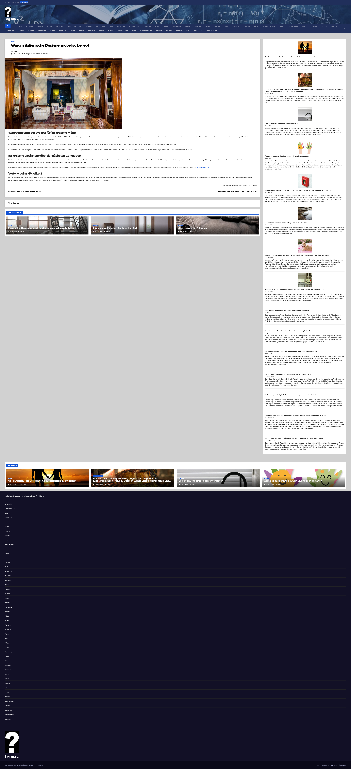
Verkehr (91, 31)
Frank (15, 51)
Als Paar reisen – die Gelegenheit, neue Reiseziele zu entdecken (291, 57)
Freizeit (334, 26)
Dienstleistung (74, 26)
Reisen (207, 26)
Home (318, 765)
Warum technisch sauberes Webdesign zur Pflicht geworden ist (291, 351)
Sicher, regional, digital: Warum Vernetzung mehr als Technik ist (291, 395)
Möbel (324, 26)
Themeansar (40, 765)
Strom (179, 31)
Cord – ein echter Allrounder (193, 228)
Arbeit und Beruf (252, 26)
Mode (49, 26)
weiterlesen (282, 68)
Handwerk (293, 26)
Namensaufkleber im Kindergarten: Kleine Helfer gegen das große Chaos (294, 289)
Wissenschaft (146, 31)
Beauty (305, 26)
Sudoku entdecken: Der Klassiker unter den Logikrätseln (288, 331)
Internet (10, 31)
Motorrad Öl (211, 31)
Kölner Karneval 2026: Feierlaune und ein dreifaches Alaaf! (289, 374)
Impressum (334, 765)
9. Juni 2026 (184, 484)
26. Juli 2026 (14, 484)
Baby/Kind (237, 26)
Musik (73, 31)
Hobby (31, 31)
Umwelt (21, 31)
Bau (187, 31)
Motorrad (197, 31)
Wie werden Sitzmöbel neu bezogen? (26, 191)
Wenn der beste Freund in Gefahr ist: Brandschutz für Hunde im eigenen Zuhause (298, 190)
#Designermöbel (29, 54)
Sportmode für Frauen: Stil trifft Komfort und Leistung (287, 310)
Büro (134, 31)
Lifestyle (121, 26)
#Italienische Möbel (43, 54)
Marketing (100, 26)
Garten (217, 26)
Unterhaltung (269, 26)
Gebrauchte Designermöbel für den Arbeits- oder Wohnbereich (42, 228)
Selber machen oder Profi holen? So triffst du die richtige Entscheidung (294, 438)
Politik (169, 31)
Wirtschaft (134, 26)
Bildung (188, 26)
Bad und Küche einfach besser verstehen (282, 124)
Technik (40, 26)
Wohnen (29, 26)
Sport (157, 26)
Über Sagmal (342, 765)
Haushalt (147, 26)
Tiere (226, 26)
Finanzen (88, 26)
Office (101, 31)
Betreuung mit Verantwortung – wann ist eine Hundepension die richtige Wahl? (297, 255)
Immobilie (177, 26)
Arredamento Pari (203, 167)
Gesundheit (17, 26)
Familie (198, 26)
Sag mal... (11, 19)
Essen (166, 26)
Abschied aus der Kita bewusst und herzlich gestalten (287, 156)
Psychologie (122, 31)
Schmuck (63, 31)
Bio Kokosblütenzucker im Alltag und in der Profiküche (287, 223)
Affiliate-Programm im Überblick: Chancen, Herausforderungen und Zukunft (295, 415)
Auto (111, 26)
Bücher (159, 31)
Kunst (52, 31)
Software (42, 31)
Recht (81, 31)
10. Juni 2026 (99, 484)
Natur (110, 31)
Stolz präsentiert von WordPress (14, 765)
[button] (345, 28)
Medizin (282, 26)
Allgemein (60, 26)
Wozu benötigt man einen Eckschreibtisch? (236, 191)
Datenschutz (325, 765)
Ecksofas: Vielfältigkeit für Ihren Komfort (115, 228)
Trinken (315, 26)
